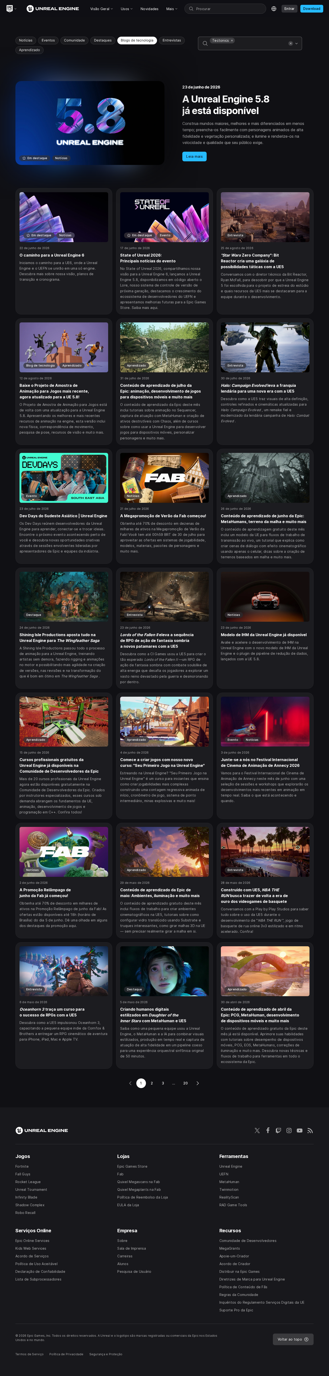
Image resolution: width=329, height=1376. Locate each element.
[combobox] (248, 46)
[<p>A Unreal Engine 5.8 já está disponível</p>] (164, 123)
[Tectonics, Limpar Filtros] (232, 40)
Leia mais (194, 156)
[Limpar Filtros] (290, 43)
